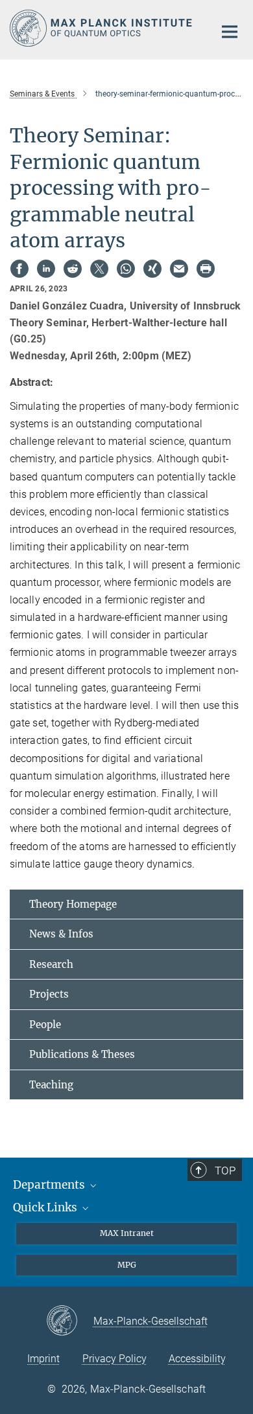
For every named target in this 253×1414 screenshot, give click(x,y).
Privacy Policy (114, 1358)
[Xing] (152, 268)
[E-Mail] (179, 268)
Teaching (51, 1085)
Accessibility (197, 1358)
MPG (126, 1265)
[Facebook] (19, 268)
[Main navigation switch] (230, 32)
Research (51, 964)
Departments (50, 1184)
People (45, 1024)
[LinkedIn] (46, 268)
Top (225, 1170)
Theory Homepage (73, 904)
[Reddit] (72, 268)
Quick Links (46, 1207)
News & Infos (61, 934)
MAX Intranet (127, 1233)
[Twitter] (99, 268)
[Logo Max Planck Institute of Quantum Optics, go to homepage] (102, 28)
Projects (49, 994)
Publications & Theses (82, 1054)
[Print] (205, 268)
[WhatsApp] (126, 268)
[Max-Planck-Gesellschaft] (69, 1321)
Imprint (43, 1358)
